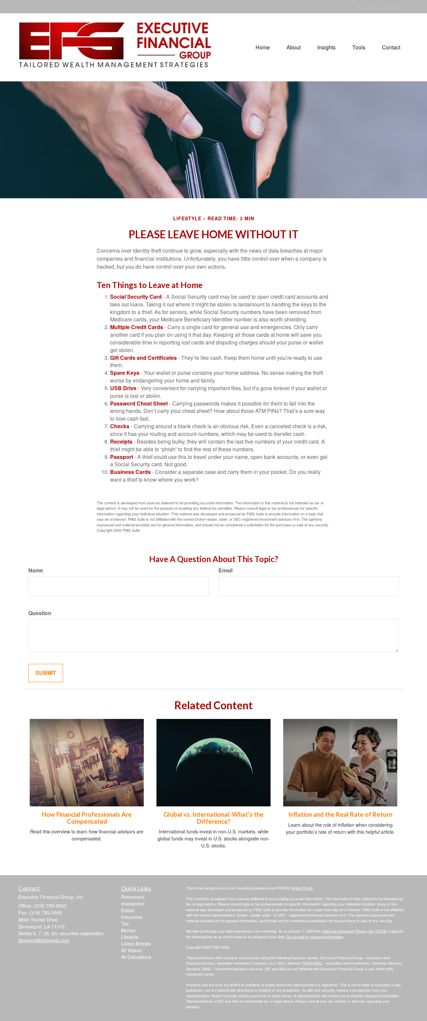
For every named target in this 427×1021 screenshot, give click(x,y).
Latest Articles (136, 943)
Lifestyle (129, 937)
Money (128, 930)
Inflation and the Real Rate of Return (340, 814)
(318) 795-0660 (382, 6)
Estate (127, 910)
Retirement (132, 897)
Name (35, 570)
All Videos (131, 950)
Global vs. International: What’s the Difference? (213, 818)
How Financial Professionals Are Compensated (87, 818)
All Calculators (136, 957)
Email (226, 570)
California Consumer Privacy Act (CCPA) (354, 931)
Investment (132, 903)
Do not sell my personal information (315, 936)
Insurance (131, 917)
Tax (125, 923)
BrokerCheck (302, 887)
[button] (293, 47)
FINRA (307, 963)
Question (39, 613)
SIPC (318, 963)
